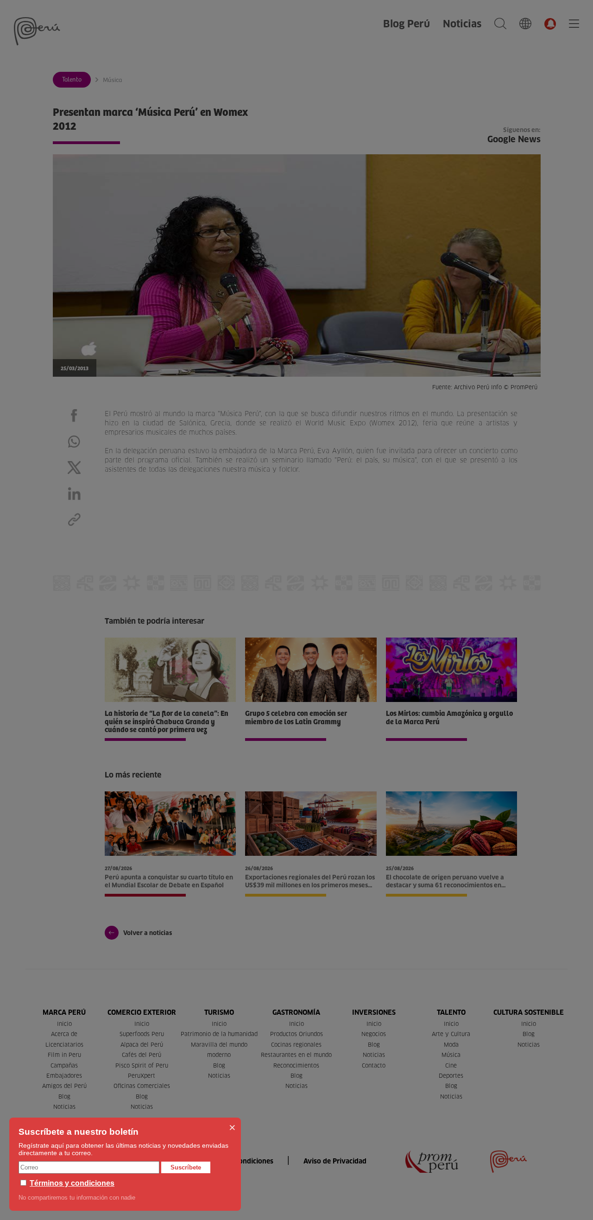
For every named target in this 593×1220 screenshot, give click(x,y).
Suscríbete (185, 1167)
